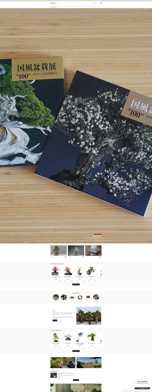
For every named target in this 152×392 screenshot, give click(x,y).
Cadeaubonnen (94, 0)
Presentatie (80, 6)
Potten (58, 6)
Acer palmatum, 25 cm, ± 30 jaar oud (68, 343)
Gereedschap (71, 6)
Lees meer (54, 320)
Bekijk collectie (75, 284)
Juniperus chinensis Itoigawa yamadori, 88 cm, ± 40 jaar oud (79, 344)
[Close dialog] (150, 380)
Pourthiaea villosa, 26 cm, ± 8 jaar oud (79, 277)
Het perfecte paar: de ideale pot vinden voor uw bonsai (66, 373)
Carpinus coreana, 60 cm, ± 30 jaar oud (55, 343)
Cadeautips (94, 6)
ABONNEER (142, 388)
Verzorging (66, 6)
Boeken (84, 6)
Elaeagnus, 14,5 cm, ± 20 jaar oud (91, 277)
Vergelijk (54, 347)
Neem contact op (99, 0)
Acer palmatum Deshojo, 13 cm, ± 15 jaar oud (56, 277)
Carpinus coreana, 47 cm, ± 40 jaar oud (91, 343)
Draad (76, 6)
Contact (60, 320)
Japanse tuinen (89, 6)
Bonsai (54, 6)
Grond (62, 6)
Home (51, 6)
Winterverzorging (53, 7)
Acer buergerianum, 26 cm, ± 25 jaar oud (67, 277)
